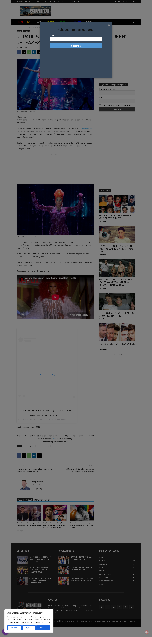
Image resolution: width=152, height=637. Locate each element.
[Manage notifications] (147, 632)
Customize (14, 628)
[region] (28, 621)
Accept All (43, 628)
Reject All (29, 628)
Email (52, 35)
